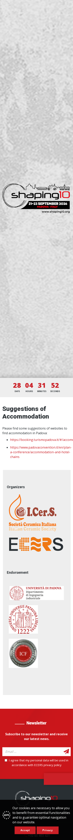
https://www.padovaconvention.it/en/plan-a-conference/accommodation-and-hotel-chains (41, 452)
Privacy (47, 830)
